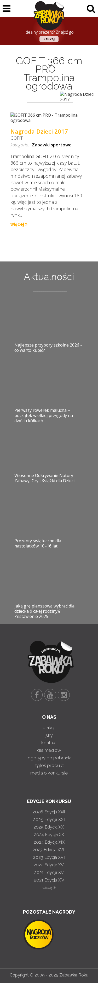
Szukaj (49, 39)
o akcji (49, 727)
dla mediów (49, 750)
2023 (49, 849)
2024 (49, 834)
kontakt (49, 742)
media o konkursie (49, 773)
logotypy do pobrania (49, 757)
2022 (49, 864)
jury (49, 735)
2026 (49, 811)
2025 (49, 819)
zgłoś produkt (49, 765)
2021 (49, 872)
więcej (17, 224)
